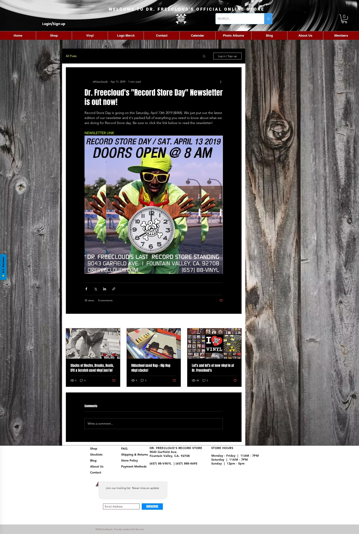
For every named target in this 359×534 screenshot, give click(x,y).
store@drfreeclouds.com (168, 467)
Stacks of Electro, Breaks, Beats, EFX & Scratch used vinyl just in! (92, 368)
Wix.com (139, 529)
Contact (95, 472)
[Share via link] (114, 289)
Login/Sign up (53, 24)
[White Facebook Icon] (171, 509)
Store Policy (129, 460)
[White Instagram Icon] (179, 509)
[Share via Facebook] (86, 289)
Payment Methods (134, 466)
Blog (93, 460)
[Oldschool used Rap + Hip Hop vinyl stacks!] (154, 343)
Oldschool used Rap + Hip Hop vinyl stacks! (150, 368)
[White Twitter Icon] (187, 509)
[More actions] (220, 81)
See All (237, 321)
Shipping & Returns (134, 454)
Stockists (96, 454)
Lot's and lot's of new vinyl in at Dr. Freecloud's (213, 368)
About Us (96, 466)
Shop (93, 448)
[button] (344, 19)
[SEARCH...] (268, 18)
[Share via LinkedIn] (104, 289)
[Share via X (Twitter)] (95, 289)
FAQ (124, 448)
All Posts (71, 56)
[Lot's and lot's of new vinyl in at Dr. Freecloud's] (214, 343)
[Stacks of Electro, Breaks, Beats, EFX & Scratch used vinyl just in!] (93, 343)
